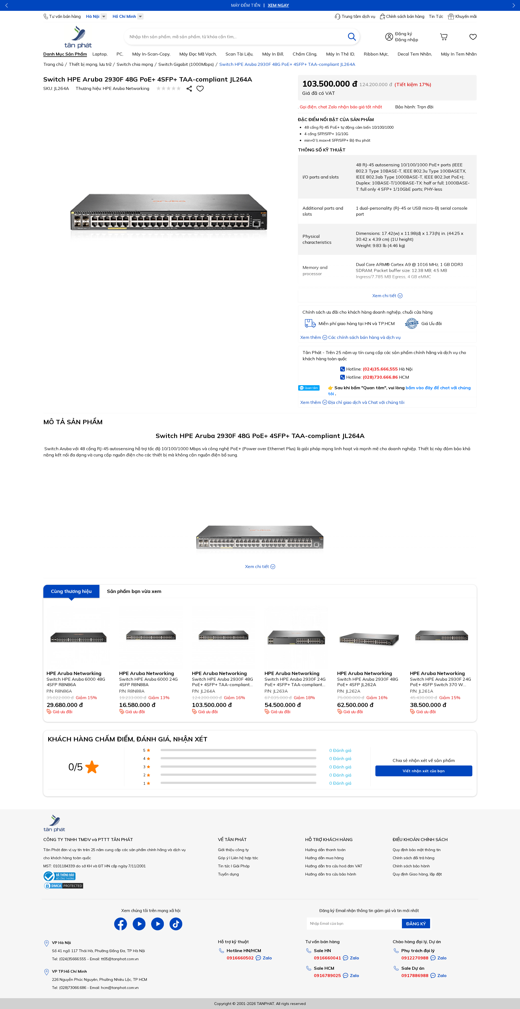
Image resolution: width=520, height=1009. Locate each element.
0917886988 (414, 975)
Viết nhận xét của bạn (424, 770)
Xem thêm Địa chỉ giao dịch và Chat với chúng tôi (352, 402)
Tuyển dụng (228, 874)
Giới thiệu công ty (233, 849)
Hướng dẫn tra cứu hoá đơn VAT (333, 866)
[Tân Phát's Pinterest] (138, 923)
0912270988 (414, 958)
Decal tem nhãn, (415, 54)
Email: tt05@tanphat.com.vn (114, 958)
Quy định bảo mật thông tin (417, 849)
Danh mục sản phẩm (65, 54)
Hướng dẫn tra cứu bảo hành (330, 874)
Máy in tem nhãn (459, 54)
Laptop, (100, 54)
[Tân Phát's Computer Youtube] (157, 923)
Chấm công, (305, 54)
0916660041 (327, 958)
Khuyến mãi (466, 16)
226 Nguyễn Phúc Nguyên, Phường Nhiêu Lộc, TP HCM (99, 979)
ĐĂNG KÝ (416, 923)
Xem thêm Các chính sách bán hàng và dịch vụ (350, 337)
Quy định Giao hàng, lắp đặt (417, 874)
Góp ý (223, 857)
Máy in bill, (273, 54)
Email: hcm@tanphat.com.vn (114, 987)
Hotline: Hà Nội (379, 369)
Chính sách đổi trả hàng (413, 857)
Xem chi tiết (384, 295)
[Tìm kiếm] (352, 37)
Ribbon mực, (376, 54)
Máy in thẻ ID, (340, 54)
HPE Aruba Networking (126, 88)
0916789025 (327, 975)
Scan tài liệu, (239, 54)
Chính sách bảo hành (411, 866)
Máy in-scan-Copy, (151, 54)
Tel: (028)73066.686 (69, 987)
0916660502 (240, 958)
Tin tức (224, 866)
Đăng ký (403, 33)
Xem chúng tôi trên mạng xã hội (150, 910)
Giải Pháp (241, 866)
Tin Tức (436, 16)
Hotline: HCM (377, 377)
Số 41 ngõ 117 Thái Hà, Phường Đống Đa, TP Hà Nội (98, 950)
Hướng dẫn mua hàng (324, 857)
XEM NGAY (278, 5)
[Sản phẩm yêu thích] (473, 37)
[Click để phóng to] (169, 221)
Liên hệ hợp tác (244, 857)
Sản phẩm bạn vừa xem (134, 591)
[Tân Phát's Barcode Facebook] (120, 923)
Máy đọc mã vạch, (198, 54)
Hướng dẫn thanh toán (325, 849)
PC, (119, 54)
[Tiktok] (175, 923)
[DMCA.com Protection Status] (63, 888)
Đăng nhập (406, 39)
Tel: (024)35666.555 (69, 958)
